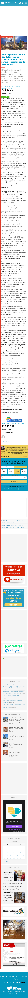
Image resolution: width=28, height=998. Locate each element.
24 (23, 855)
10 (23, 850)
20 (10, 855)
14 (14, 852)
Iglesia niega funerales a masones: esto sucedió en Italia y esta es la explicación (16, 744)
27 (10, 858)
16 (20, 852)
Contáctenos (23, 979)
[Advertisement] (14, 20)
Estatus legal (10, 979)
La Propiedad (15, 976)
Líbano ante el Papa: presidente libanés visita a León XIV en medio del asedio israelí (8, 874)
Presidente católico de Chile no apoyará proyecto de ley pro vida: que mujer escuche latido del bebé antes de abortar (14, 706)
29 (17, 858)
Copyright (16, 979)
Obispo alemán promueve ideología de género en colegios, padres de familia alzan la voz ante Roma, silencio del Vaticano (17, 753)
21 (14, 855)
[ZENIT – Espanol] (8, 2)
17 (23, 852)
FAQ (10, 976)
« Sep (4, 861)
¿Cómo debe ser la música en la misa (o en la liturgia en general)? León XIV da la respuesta (8, 895)
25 (4, 858)
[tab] (8, 945)
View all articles (5, 441)
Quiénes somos (4, 976)
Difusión (4, 979)
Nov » (7, 861)
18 (4, 855)
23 (20, 855)
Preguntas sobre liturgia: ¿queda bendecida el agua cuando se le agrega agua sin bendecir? (16, 729)
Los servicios (23, 976)
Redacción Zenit (19, 86)
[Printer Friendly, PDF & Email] (5, 97)
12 (7, 852)
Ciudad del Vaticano (6, 37)
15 (17, 852)
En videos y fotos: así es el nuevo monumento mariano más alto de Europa (16, 736)
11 (4, 852)
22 (17, 855)
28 (14, 858)
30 (20, 858)
